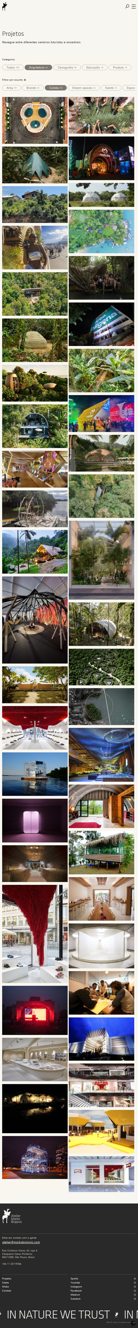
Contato (6, 1290)
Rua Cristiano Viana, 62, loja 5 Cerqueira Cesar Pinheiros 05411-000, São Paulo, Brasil (19, 1254)
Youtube (75, 1282)
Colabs (55, 88)
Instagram (76, 1286)
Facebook (76, 1290)
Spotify (74, 1278)
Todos (13, 67)
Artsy (12, 88)
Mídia (5, 1286)
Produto (120, 67)
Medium (75, 1295)
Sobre (5, 1282)
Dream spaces (83, 88)
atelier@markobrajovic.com (21, 1242)
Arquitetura (38, 67)
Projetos (6, 1278)
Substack (76, 1299)
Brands (33, 88)
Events (111, 88)
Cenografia (67, 67)
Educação (94, 67)
